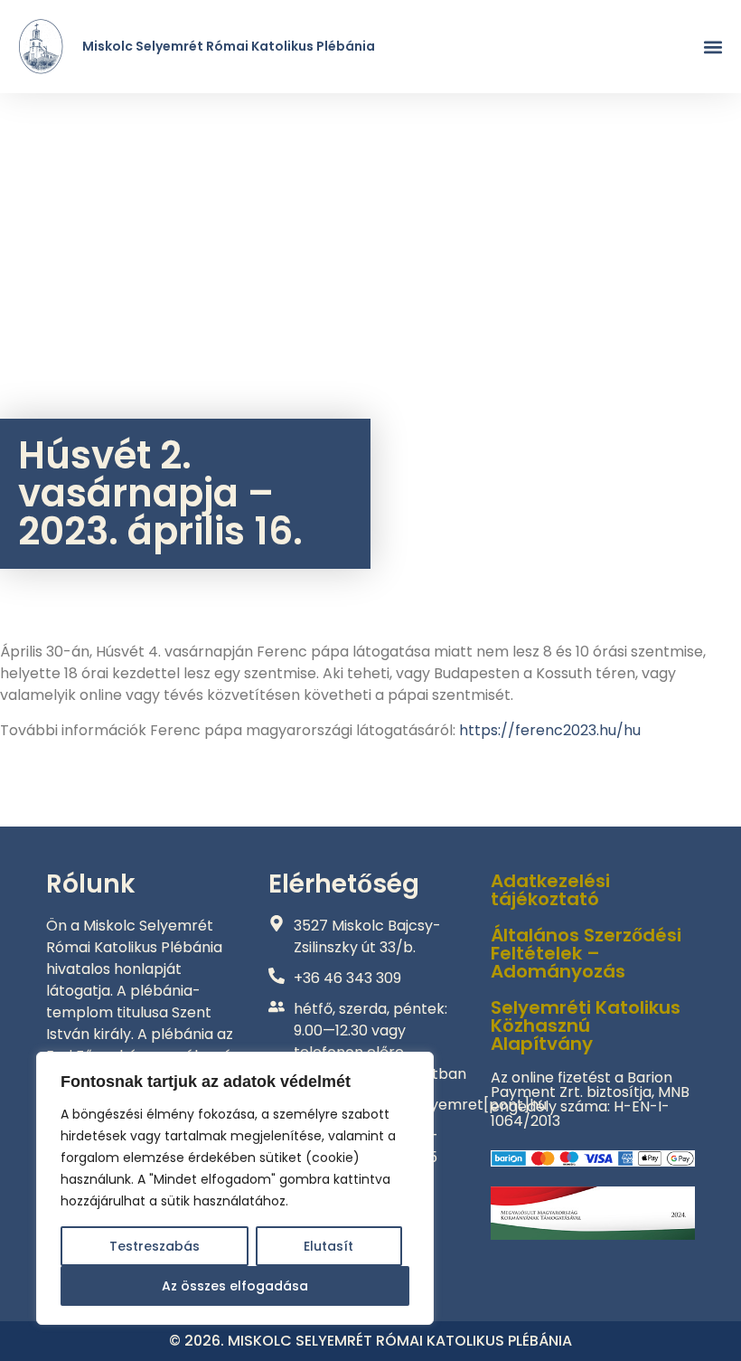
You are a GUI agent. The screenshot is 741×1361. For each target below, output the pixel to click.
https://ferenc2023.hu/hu (550, 730)
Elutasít (328, 1246)
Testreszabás (154, 1246)
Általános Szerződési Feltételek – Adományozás (586, 953)
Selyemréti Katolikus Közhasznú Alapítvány (585, 1025)
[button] (712, 46)
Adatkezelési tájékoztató (550, 890)
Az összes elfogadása (235, 1286)
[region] (235, 1188)
